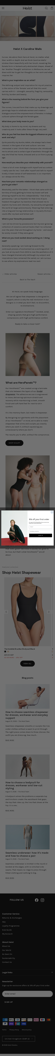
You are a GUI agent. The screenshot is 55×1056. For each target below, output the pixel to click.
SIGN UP (40, 535)
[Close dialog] (52, 512)
